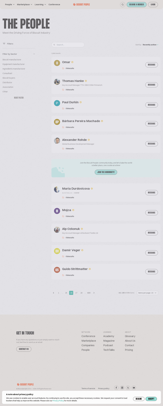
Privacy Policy (58, 401)
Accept (151, 399)
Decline (139, 399)
